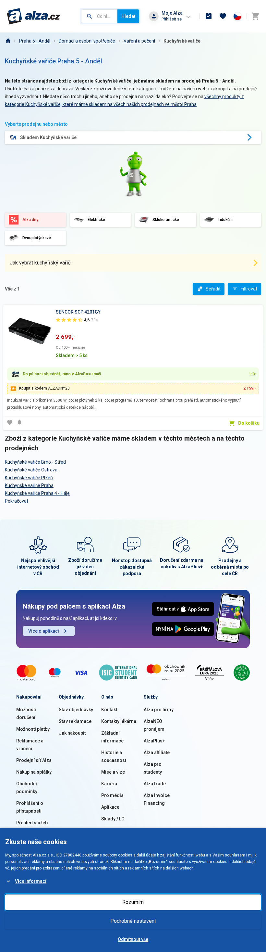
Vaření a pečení (139, 41)
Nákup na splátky (34, 772)
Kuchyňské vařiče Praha (29, 485)
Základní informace (112, 736)
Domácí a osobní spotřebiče (87, 41)
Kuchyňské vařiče (181, 41)
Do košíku (249, 423)
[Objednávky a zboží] (208, 16)
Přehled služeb (32, 822)
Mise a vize (113, 772)
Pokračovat (16, 501)
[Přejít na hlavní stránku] (33, 16)
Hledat (128, 16)
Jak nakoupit (72, 733)
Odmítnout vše (133, 939)
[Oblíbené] (223, 16)
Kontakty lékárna (118, 721)
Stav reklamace (75, 721)
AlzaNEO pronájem (154, 725)
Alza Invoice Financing (157, 799)
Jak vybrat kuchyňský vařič (40, 263)
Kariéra (109, 783)
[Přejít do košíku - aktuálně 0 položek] (255, 16)
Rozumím (133, 902)
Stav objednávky (76, 709)
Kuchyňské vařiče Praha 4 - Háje (37, 493)
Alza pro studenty (153, 768)
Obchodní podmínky (26, 787)
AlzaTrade (155, 783)
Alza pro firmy (159, 709)
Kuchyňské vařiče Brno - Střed (35, 462)
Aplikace (110, 807)
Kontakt (109, 709)
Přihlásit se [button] (172, 19)
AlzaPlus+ (154, 740)
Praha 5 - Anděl (34, 41)
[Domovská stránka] (8, 41)
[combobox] (99, 16)
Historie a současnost (113, 756)
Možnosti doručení (26, 713)
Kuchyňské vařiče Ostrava (31, 469)
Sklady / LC (112, 818)
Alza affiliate (157, 752)
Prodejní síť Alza (34, 760)
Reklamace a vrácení (29, 744)
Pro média (112, 795)
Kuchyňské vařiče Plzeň (29, 477)
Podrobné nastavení (133, 921)
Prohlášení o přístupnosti (29, 807)
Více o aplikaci (43, 631)
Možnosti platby (33, 729)
